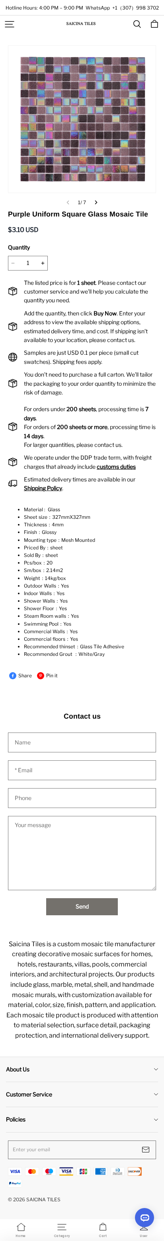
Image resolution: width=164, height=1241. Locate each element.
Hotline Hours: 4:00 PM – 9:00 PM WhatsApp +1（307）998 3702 (82, 8)
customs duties (116, 466)
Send (82, 906)
